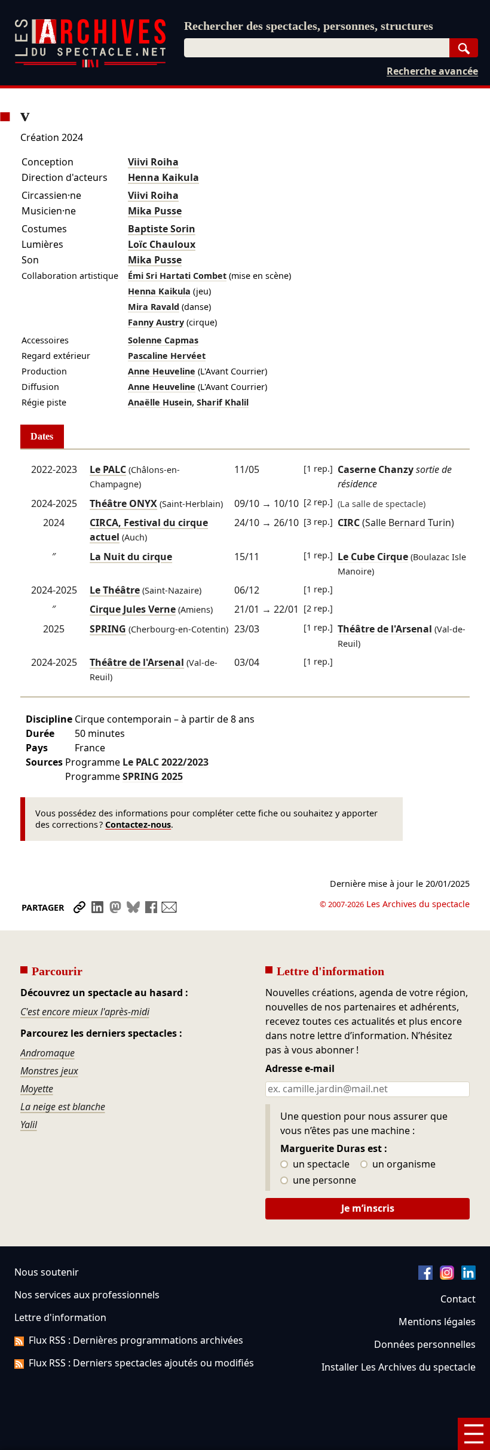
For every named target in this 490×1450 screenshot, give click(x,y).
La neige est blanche (62, 1106)
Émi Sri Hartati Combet (177, 275)
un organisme (403, 1164)
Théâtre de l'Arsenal (137, 662)
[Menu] (474, 1434)
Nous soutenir (46, 1272)
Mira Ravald (153, 306)
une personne (323, 1180)
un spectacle (320, 1164)
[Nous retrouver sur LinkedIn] (468, 1276)
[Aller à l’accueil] (90, 65)
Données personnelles (425, 1344)
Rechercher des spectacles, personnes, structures (308, 25)
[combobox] (316, 47)
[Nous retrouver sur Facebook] (425, 1276)
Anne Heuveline (161, 371)
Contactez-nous (138, 824)
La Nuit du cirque (131, 556)
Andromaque (47, 1052)
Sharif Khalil (223, 402)
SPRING (108, 628)
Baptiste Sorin (161, 228)
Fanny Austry (156, 322)
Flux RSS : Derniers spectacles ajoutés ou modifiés (141, 1362)
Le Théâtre (115, 590)
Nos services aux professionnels (87, 1294)
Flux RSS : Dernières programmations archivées (136, 1340)
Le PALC (108, 469)
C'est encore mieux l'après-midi (84, 1011)
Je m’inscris (367, 1208)
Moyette (36, 1088)
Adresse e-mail (300, 1069)
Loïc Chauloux (161, 244)
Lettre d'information (60, 1317)
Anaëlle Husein (160, 402)
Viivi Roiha (153, 161)
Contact (458, 1298)
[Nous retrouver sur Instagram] (447, 1276)
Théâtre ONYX (123, 503)
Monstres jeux (49, 1070)
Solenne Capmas (163, 340)
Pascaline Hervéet (167, 355)
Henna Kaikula (163, 177)
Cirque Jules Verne (133, 609)
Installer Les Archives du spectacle (398, 1367)
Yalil (28, 1124)
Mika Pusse (155, 210)
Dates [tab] (41, 436)
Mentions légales (437, 1321)
